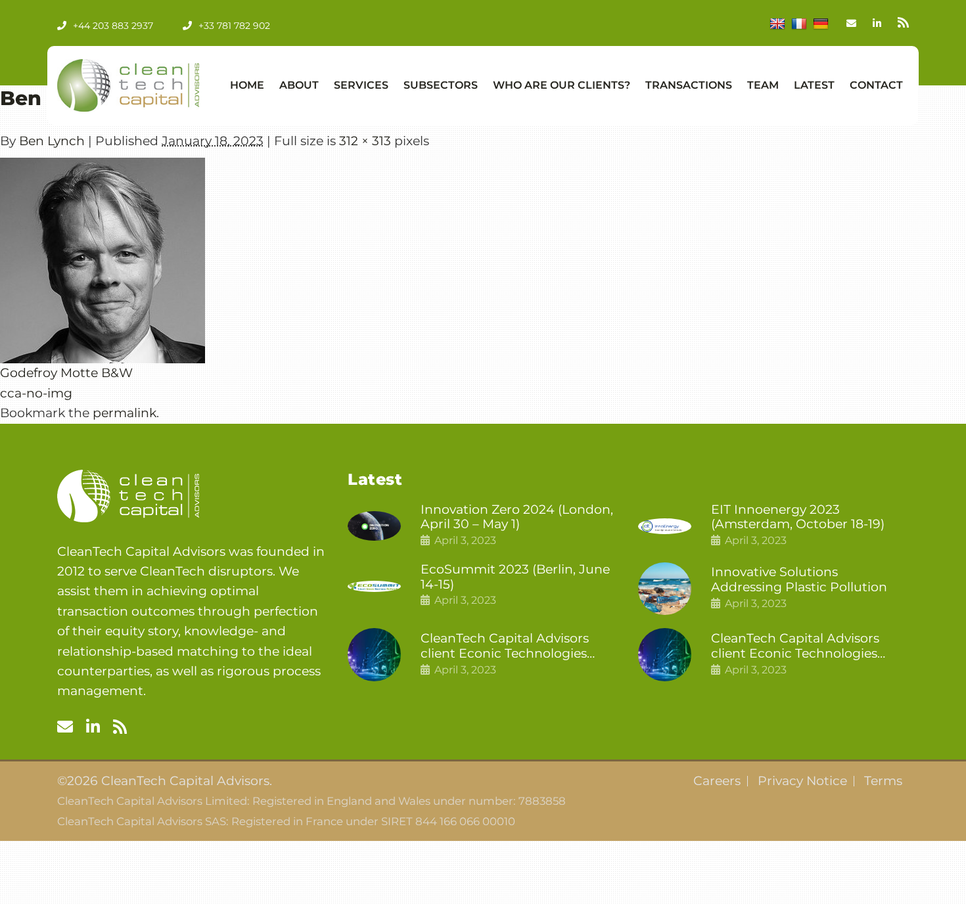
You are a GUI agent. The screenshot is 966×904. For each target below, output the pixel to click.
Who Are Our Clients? (561, 85)
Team (763, 85)
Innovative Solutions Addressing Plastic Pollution (799, 580)
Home (247, 85)
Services (361, 85)
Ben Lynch (52, 140)
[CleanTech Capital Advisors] (128, 85)
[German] (821, 24)
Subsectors (440, 85)
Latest (814, 85)
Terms (883, 781)
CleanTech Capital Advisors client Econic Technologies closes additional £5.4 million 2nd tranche (510, 646)
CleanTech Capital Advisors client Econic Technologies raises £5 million (795, 646)
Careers (717, 781)
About (299, 85)
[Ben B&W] (102, 260)
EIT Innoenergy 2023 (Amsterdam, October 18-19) (798, 517)
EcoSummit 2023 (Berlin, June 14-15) (515, 577)
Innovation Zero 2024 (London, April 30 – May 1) (517, 517)
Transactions (688, 85)
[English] (777, 24)
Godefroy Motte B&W (66, 372)
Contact (876, 85)
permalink (124, 412)
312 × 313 (365, 140)
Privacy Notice (802, 781)
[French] (799, 24)
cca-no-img (36, 393)
